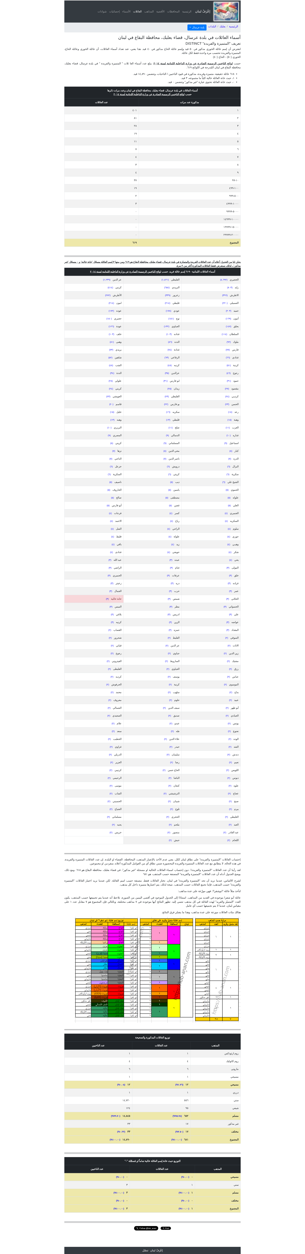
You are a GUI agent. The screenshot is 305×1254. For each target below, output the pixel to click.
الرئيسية (186, 11)
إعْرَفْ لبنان (202, 11)
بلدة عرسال (197, 27)
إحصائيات (114, 11)
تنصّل (145, 1250)
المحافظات (173, 11)
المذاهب (149, 11)
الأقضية (160, 11)
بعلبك (223, 26)
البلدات (212, 26)
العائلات (137, 11)
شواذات (102, 11)
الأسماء (126, 11)
